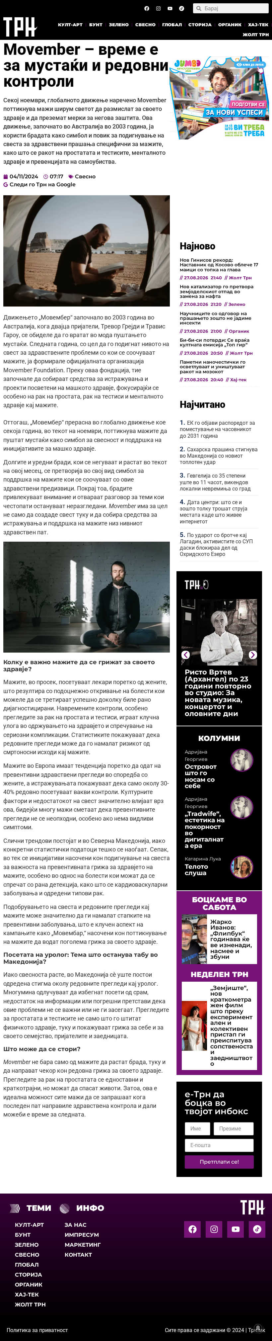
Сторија (200, 24)
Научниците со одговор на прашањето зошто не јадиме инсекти (215, 318)
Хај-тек (258, 24)
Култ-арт (70, 24)
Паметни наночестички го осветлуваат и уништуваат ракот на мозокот (212, 367)
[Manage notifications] (258, 1328)
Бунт (95, 24)
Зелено (119, 24)
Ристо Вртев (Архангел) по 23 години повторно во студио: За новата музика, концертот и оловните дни (218, 693)
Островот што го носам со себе (201, 776)
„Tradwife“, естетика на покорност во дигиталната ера (205, 829)
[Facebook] (147, 8)
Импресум (82, 1235)
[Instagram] (158, 8)
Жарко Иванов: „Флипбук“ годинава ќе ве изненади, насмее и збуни (231, 939)
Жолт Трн (256, 34)
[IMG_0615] (219, 137)
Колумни (219, 738)
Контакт (78, 1255)
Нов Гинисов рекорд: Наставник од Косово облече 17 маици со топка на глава (219, 265)
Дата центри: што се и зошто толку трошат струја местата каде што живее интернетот (213, 512)
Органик (229, 24)
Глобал (172, 24)
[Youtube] (170, 8)
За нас (76, 1225)
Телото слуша (196, 869)
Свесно (145, 24)
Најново (197, 246)
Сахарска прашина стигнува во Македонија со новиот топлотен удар (219, 455)
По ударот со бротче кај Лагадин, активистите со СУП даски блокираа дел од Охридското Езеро (216, 545)
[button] (185, 655)
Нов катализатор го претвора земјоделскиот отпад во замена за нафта (216, 291)
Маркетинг (83, 1245)
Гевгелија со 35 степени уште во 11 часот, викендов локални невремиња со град (215, 482)
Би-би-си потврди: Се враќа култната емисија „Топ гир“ (214, 342)
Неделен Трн (219, 974)
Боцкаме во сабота (219, 903)
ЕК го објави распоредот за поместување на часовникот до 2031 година (217, 429)
